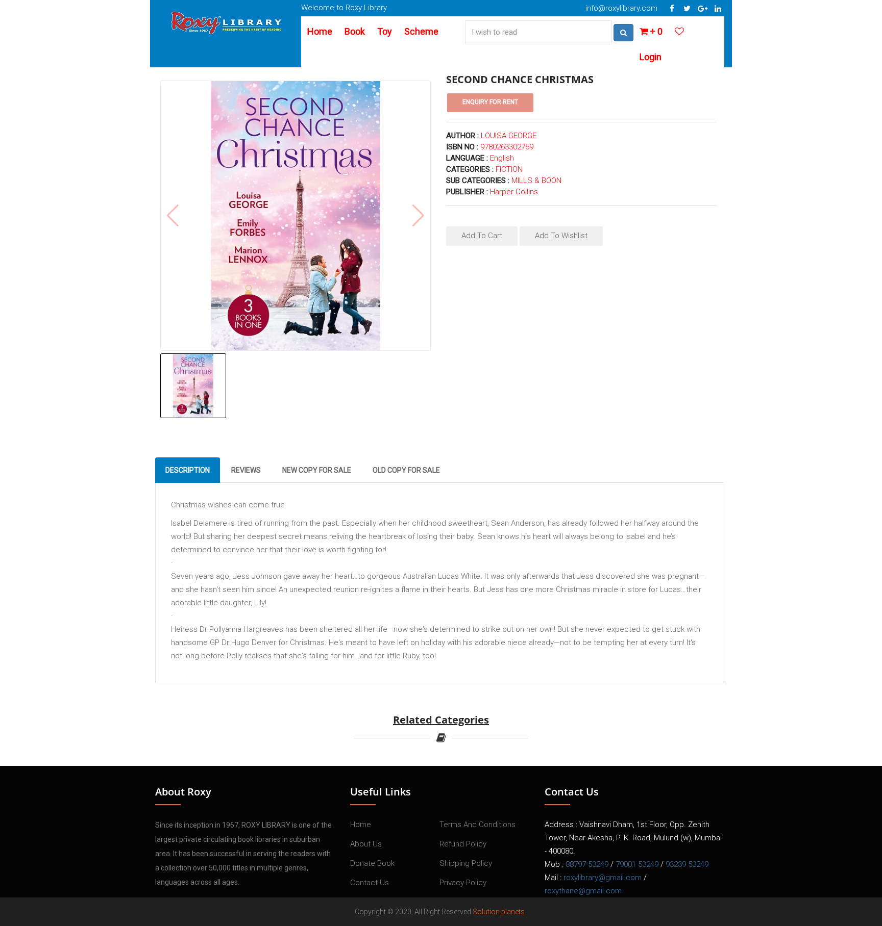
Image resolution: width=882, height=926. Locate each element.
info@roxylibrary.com (621, 8)
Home (319, 31)
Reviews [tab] (246, 470)
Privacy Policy (462, 882)
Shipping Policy (465, 863)
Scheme (421, 31)
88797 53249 (587, 864)
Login (651, 57)
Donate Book (372, 863)
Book (355, 31)
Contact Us (369, 882)
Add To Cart (481, 235)
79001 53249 (637, 864)
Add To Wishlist (561, 235)
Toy (384, 31)
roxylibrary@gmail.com (603, 877)
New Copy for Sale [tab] (316, 470)
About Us (366, 843)
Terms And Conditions (477, 824)
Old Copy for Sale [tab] (406, 470)
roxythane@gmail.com (583, 890)
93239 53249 (687, 864)
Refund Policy (462, 843)
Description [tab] (187, 470)
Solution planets (499, 912)
